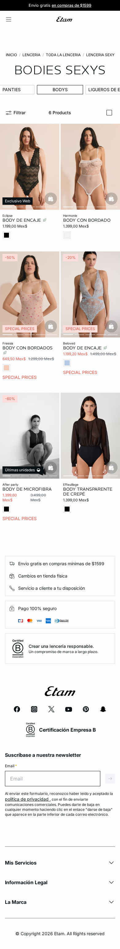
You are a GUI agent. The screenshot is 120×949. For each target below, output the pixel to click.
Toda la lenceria (63, 55)
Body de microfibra (27, 489)
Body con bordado (86, 220)
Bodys (60, 89)
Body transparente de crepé (87, 491)
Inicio (11, 55)
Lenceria (31, 55)
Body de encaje (22, 220)
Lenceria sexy (100, 55)
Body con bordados (27, 348)
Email (11, 766)
